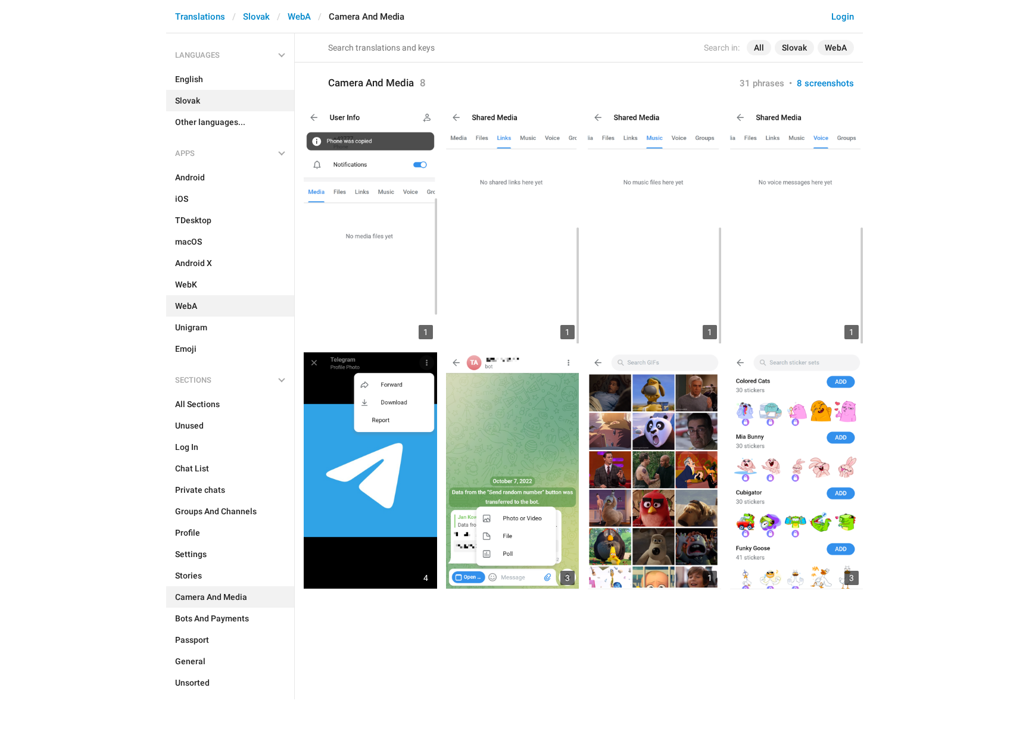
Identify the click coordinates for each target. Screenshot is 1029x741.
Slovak (256, 16)
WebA (299, 16)
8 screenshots (825, 83)
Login (842, 16)
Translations (200, 16)
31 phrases (762, 83)
